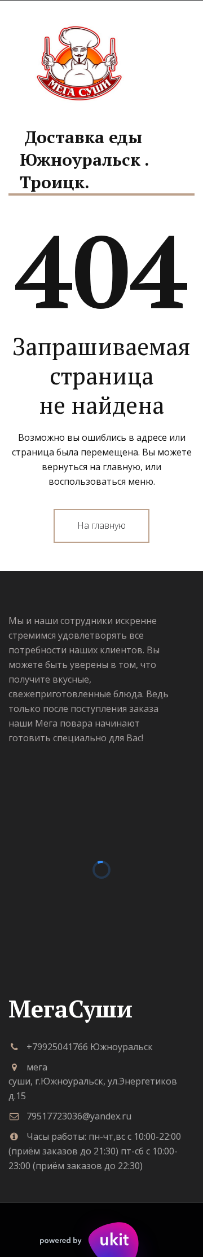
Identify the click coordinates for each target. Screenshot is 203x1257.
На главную (101, 525)
